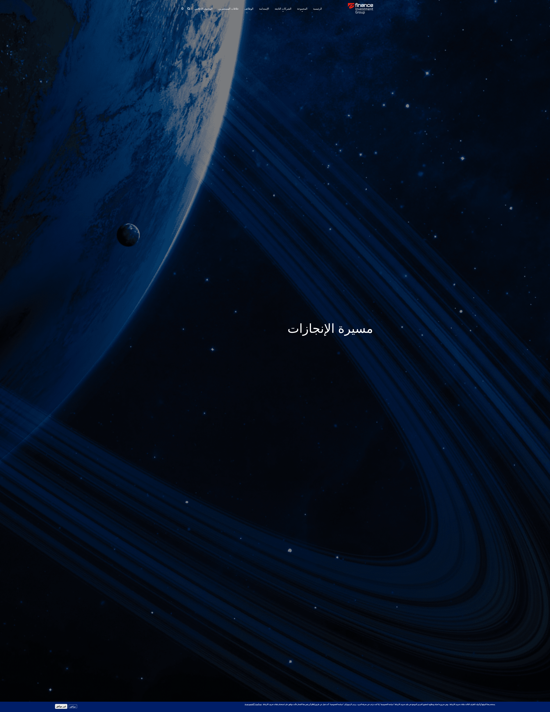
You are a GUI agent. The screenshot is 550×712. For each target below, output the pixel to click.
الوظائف (248, 8)
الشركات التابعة (283, 8)
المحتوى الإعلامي (203, 8)
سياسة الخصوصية (253, 704)
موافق (73, 706)
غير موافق (61, 706)
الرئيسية (317, 8)
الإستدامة (264, 8)
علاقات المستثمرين (228, 8)
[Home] (360, 8)
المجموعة (302, 8)
